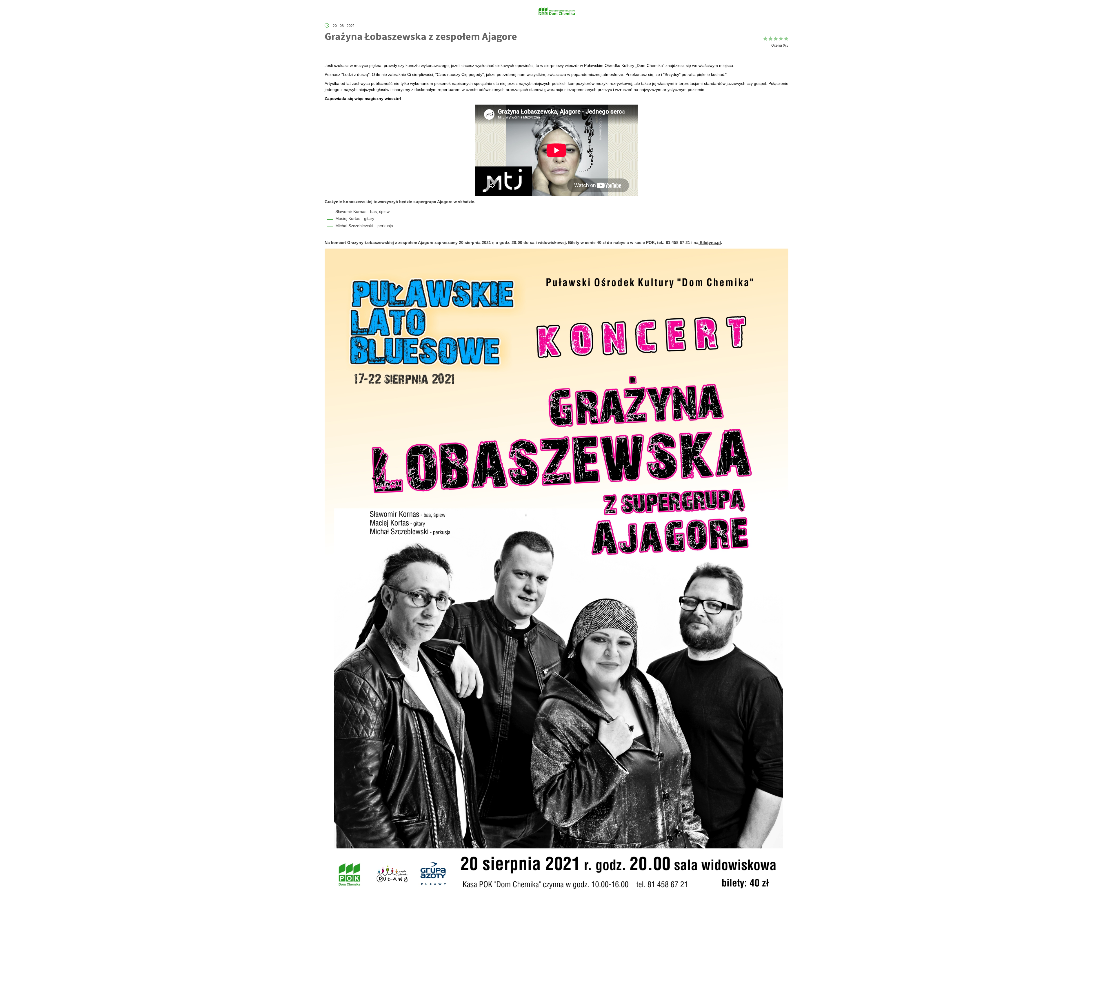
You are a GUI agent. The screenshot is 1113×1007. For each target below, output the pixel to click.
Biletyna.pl (710, 242)
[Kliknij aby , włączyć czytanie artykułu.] (329, 54)
